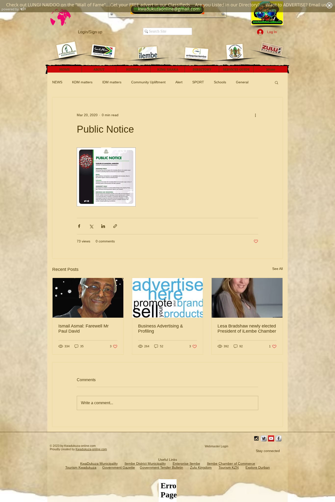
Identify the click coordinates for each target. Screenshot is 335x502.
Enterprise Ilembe (186, 463)
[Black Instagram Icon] (256, 438)
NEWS (57, 82)
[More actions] (255, 115)
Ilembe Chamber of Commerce (231, 463)
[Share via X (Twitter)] (91, 226)
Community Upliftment (148, 82)
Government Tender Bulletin (161, 467)
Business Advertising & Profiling (160, 329)
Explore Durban (257, 467)
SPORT (198, 82)
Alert (178, 82)
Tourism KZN (229, 467)
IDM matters (111, 82)
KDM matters (82, 82)
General (242, 82)
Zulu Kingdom (201, 467)
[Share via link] (115, 226)
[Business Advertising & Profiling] (167, 298)
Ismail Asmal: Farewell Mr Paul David (83, 329)
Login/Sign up (90, 32)
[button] (276, 82)
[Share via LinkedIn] (103, 226)
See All (277, 269)
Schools (220, 82)
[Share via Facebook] (79, 226)
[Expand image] (106, 177)
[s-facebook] (278, 438)
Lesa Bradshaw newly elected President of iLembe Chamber (247, 329)
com (104, 449)
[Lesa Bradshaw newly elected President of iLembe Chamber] (247, 298)
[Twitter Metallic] (264, 438)
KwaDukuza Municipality (99, 463)
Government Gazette (118, 467)
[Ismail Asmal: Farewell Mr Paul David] (87, 298)
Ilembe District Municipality (145, 463)
